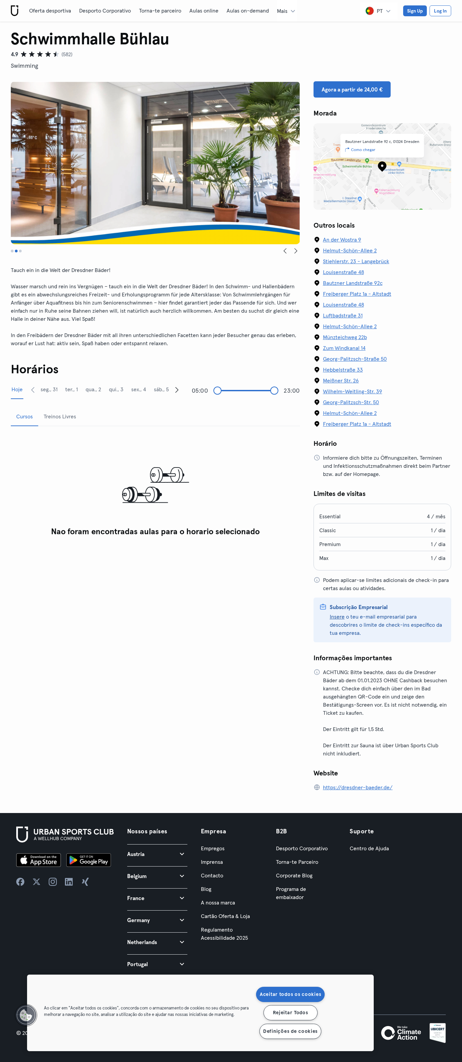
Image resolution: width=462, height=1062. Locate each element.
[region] (200, 1013)
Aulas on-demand (248, 10)
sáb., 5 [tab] (161, 389)
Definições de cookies (290, 1031)
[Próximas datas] (177, 389)
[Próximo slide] (296, 251)
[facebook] (20, 882)
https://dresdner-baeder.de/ (358, 787)
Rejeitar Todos (290, 1012)
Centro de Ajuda (369, 848)
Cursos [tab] (24, 416)
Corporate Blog (294, 875)
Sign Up (415, 11)
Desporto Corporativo (105, 10)
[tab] (12, 251)
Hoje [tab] (17, 389)
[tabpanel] (155, 485)
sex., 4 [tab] (138, 389)
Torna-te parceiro (160, 10)
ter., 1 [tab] (71, 389)
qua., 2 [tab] (93, 389)
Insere (337, 616)
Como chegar (363, 149)
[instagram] (53, 882)
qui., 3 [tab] (116, 389)
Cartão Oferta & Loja (225, 916)
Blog (206, 889)
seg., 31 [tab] (49, 389)
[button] (157, 853)
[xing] (85, 882)
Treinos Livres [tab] (60, 416)
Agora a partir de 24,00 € (352, 89)
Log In (440, 11)
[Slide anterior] (285, 251)
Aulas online (203, 10)
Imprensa (212, 861)
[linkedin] (69, 882)
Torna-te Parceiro (297, 861)
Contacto (212, 875)
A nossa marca (218, 902)
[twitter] (36, 882)
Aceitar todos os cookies (290, 994)
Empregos (213, 848)
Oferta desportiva (50, 10)
